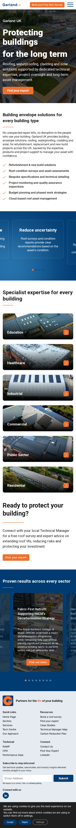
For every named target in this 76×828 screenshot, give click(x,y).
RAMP (6, 746)
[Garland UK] (12, 4)
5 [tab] (40, 680)
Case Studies (47, 725)
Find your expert (18, 90)
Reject (25, 822)
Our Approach (11, 733)
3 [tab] (40, 270)
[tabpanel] (38, 239)
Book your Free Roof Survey (47, 5)
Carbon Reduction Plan (53, 733)
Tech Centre (9, 729)
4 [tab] (43, 270)
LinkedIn (45, 755)
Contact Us (46, 746)
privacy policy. (36, 783)
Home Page (9, 716)
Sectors (7, 721)
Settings (40, 822)
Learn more (66, 332)
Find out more (38, 662)
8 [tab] (50, 680)
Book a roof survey (51, 716)
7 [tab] (47, 680)
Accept (10, 822)
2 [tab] (36, 270)
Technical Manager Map (53, 729)
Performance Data (13, 755)
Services (7, 725)
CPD (5, 750)
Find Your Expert (49, 750)
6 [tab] (43, 680)
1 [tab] (33, 270)
